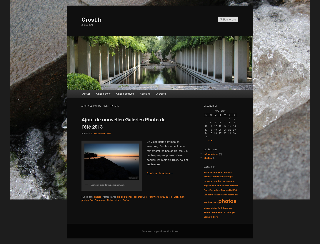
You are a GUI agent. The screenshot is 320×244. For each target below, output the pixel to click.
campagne (209, 181)
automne (228, 172)
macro (231, 194)
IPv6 (235, 190)
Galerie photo (103, 93)
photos (97, 196)
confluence (127, 196)
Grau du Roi (166, 196)
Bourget (229, 176)
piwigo (214, 208)
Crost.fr (91, 19)
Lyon (176, 196)
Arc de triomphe (215, 172)
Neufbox (208, 202)
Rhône (110, 200)
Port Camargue (98, 200)
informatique (211, 154)
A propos (161, 93)
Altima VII (145, 93)
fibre (226, 185)
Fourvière (154, 196)
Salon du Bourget (226, 212)
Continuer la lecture (160, 173)
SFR (213, 216)
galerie (217, 190)
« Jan (210, 140)
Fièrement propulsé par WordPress (160, 231)
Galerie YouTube (125, 93)
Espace (207, 185)
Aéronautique (218, 176)
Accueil (86, 93)
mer (182, 196)
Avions (207, 176)
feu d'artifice (217, 185)
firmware (234, 185)
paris (215, 202)
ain (118, 196)
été (146, 196)
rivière (118, 200)
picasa (207, 208)
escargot (138, 196)
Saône (126, 200)
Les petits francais (213, 194)
